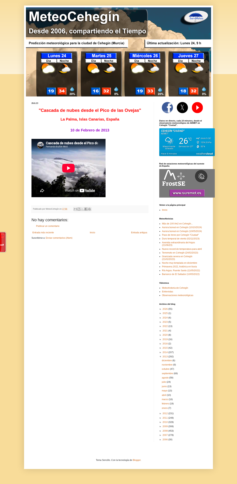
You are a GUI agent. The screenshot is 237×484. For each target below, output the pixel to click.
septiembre (168, 373)
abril (164, 395)
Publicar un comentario (47, 226)
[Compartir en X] (82, 209)
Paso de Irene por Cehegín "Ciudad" (180, 235)
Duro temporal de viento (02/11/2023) (181, 238)
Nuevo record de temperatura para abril (182, 249)
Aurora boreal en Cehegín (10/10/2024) (182, 227)
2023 (165, 322)
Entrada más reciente (43, 232)
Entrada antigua (139, 232)
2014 (165, 352)
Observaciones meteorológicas (177, 295)
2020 (165, 335)
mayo (165, 390)
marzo (165, 399)
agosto (165, 377)
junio (164, 386)
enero (165, 408)
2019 (165, 339)
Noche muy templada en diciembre (179, 263)
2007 (165, 435)
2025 (165, 313)
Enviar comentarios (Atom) (59, 238)
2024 (165, 317)
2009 (165, 426)
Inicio (92, 232)
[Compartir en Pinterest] (89, 209)
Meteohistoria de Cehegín (175, 288)
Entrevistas (167, 291)
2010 (165, 422)
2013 (165, 356)
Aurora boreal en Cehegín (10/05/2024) (182, 231)
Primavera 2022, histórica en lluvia (179, 266)
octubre (166, 369)
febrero (166, 403)
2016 (165, 343)
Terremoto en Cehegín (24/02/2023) (180, 252)
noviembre (167, 364)
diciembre (167, 360)
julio (164, 382)
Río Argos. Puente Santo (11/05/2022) (181, 270)
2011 (165, 418)
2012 (165, 413)
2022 (165, 326)
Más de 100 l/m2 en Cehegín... (177, 223)
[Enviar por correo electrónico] (75, 209)
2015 (165, 348)
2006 (165, 439)
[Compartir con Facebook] (86, 209)
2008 (165, 431)
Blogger (137, 460)
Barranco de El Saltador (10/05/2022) (181, 274)
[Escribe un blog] (79, 209)
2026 (165, 309)
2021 (165, 330)
